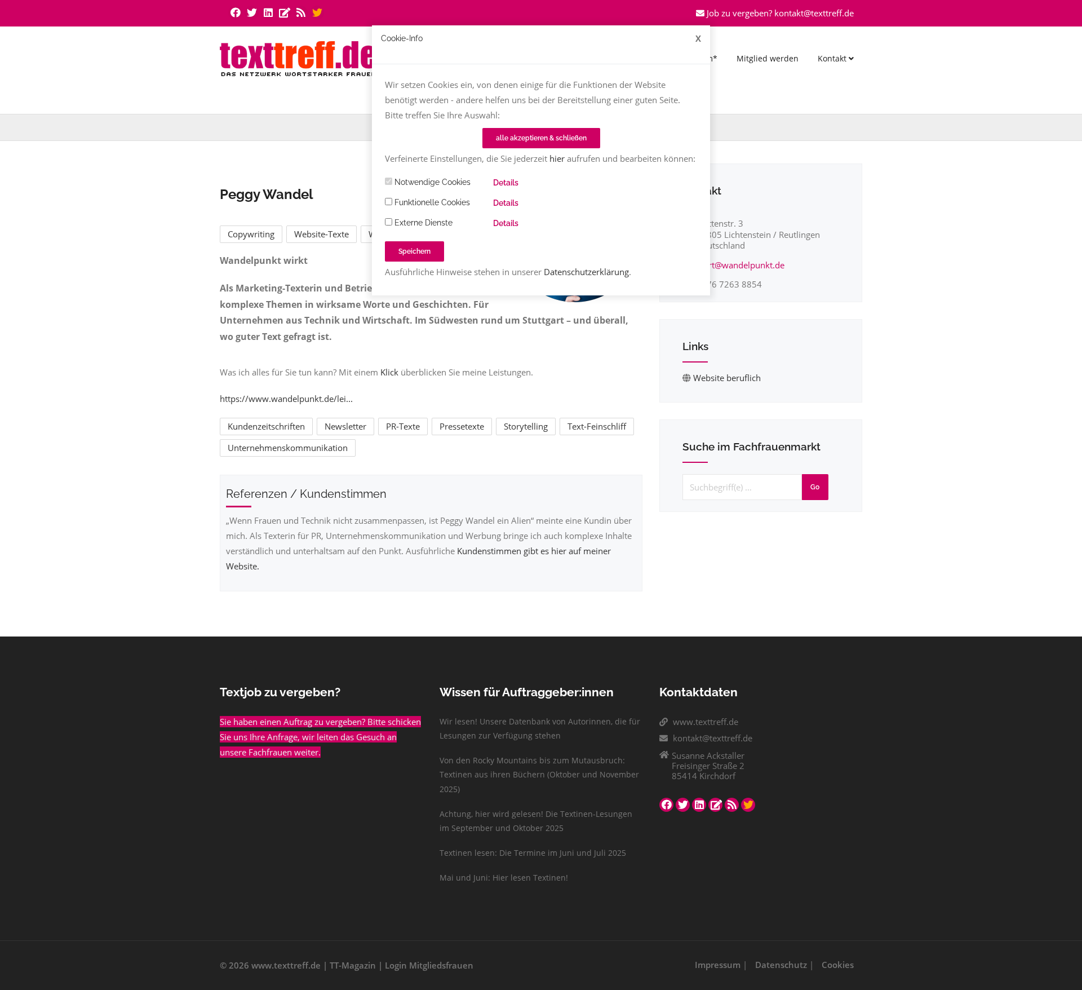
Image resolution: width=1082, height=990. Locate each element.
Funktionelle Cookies (431, 202)
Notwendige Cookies (431, 182)
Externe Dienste (422, 222)
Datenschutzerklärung (586, 271)
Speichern (414, 251)
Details (505, 182)
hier (557, 158)
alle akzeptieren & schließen (541, 138)
